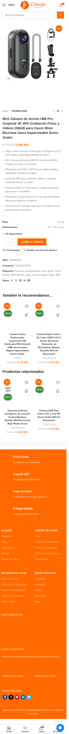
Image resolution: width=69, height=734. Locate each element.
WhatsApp (40, 596)
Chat (37, 536)
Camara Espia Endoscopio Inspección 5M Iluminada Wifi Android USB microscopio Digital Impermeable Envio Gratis (17, 344)
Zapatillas (6, 536)
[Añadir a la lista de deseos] (26, 307)
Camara (19, 271)
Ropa (4, 541)
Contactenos (41, 559)
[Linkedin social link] (25, 280)
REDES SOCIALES (45, 573)
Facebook (40, 578)
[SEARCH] (60, 15)
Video (52, 274)
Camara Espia (32, 271)
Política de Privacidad (12, 596)
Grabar (6, 274)
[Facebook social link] (12, 280)
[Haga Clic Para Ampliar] (9, 78)
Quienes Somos (9, 578)
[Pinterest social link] (20, 280)
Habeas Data (8, 601)
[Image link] (17, 683)
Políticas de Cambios (46, 547)
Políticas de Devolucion (47, 553)
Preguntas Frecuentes (47, 541)
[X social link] (16, 280)
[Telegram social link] (29, 280)
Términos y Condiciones (14, 584)
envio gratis (47, 271)
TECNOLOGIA (19, 111)
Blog (37, 601)
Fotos (58, 271)
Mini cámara (17, 274)
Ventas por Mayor (10, 559)
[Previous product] (54, 111)
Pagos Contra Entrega (13, 590)
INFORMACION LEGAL (14, 573)
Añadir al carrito (32, 242)
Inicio (5, 111)
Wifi (58, 274)
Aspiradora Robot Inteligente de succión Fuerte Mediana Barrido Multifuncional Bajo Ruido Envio (17, 417)
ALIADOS (6, 530)
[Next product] (62, 111)
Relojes (5, 553)
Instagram (40, 584)
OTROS (17, 358)
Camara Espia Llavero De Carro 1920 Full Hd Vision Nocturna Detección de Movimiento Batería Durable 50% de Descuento (49, 344)
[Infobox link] (33, 459)
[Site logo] (33, 5)
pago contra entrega (36, 274)
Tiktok (38, 590)
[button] (26, 315)
